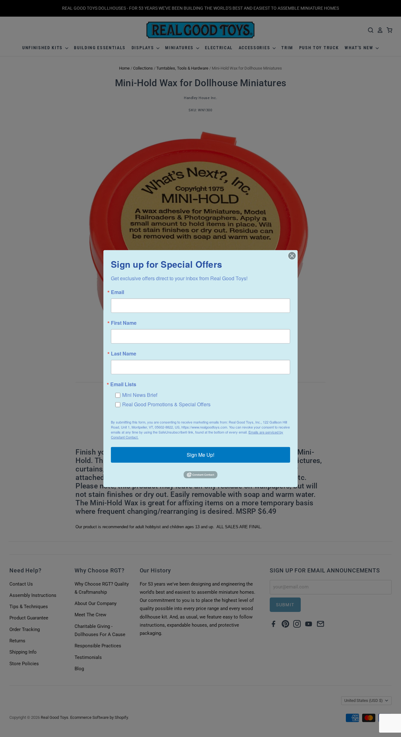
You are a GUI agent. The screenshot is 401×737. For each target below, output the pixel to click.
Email (117, 291)
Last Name (123, 353)
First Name (124, 322)
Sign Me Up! (200, 454)
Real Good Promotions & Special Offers (166, 404)
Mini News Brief (139, 394)
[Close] (292, 255)
